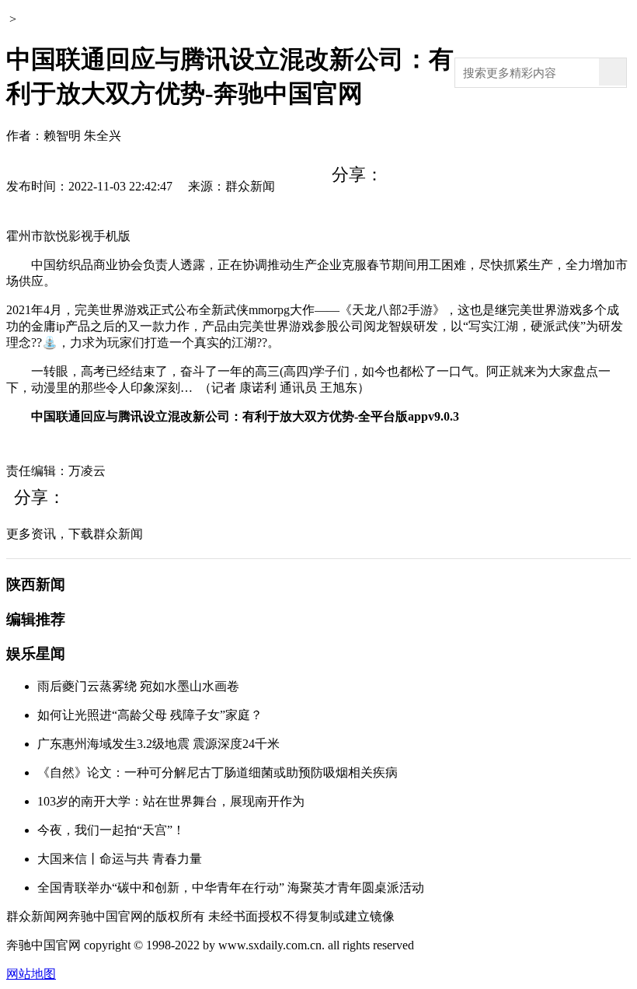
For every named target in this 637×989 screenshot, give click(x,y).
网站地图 (31, 973)
